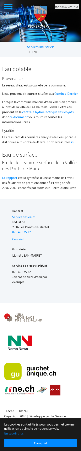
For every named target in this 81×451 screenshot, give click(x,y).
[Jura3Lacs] (23, 317)
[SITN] (42, 390)
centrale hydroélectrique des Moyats (48, 112)
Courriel (18, 239)
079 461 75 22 (21, 232)
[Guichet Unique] (30, 371)
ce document (19, 117)
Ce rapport (9, 178)
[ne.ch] (19, 390)
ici (72, 142)
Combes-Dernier (66, 93)
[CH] (55, 390)
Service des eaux (23, 217)
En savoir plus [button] (14, 433)
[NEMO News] (19, 343)
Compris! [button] (40, 443)
